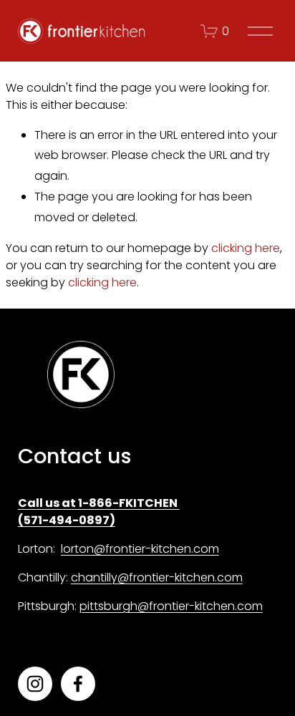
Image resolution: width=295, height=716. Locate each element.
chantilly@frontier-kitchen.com (157, 577)
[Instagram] (35, 684)
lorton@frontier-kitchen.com (140, 549)
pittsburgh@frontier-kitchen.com (171, 606)
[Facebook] (78, 684)
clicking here (245, 248)
